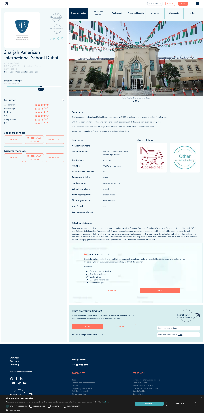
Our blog (14, 364)
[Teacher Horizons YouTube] (13, 383)
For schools (155, 3)
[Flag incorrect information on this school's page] (54, 38)
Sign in (170, 3)
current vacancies (83, 131)
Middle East (55, 139)
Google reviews (79, 359)
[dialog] (102, 404)
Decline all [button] (181, 404)
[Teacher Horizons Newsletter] (24, 383)
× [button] (201, 397)
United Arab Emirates (34, 139)
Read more (106, 402)
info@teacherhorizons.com (21, 372)
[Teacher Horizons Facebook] (16, 378)
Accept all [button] (149, 404)
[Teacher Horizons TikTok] (19, 383)
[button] (58, 410)
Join (183, 3)
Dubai (13, 139)
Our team (14, 361)
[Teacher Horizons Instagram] (11, 378)
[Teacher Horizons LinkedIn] (21, 378)
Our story (14, 357)
